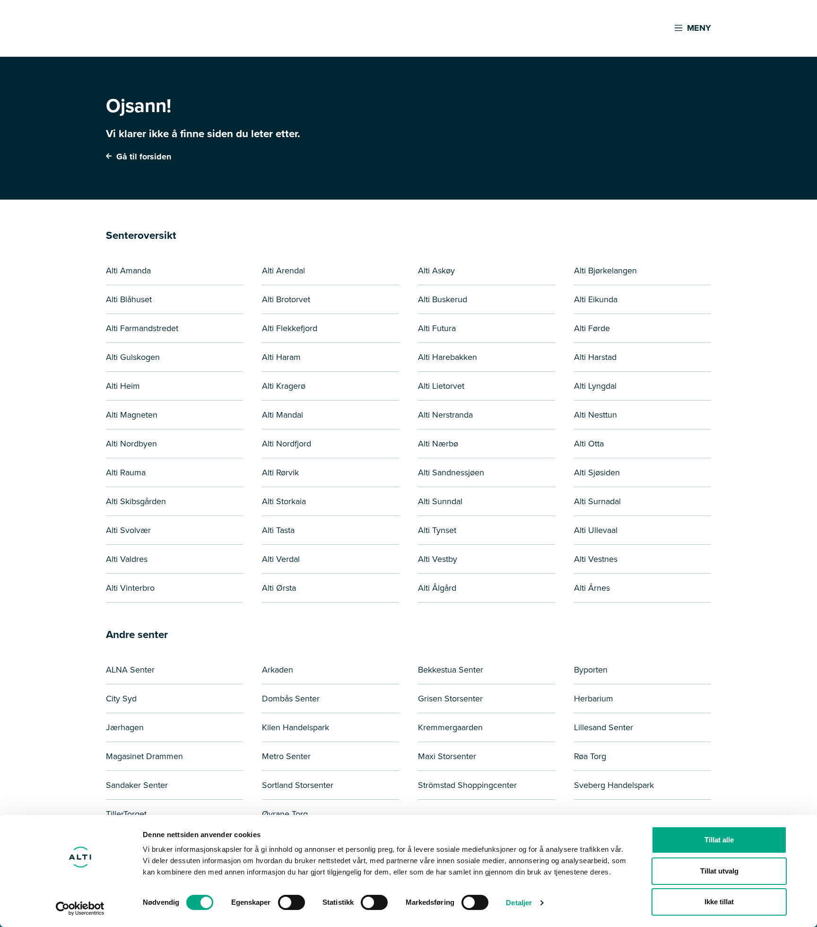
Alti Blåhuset (129, 299)
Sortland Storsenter (297, 785)
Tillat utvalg (719, 871)
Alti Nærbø (438, 443)
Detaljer (519, 903)
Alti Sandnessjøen (451, 472)
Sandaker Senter (137, 785)
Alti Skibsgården (136, 501)
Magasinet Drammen (144, 756)
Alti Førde (592, 328)
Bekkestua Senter (450, 670)
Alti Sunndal (440, 501)
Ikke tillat (719, 902)
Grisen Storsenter (450, 698)
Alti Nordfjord (286, 443)
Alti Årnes (592, 588)
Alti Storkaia (284, 501)
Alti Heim (123, 386)
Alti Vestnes (595, 559)
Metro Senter (286, 756)
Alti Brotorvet (286, 299)
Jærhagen (125, 727)
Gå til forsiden (142, 156)
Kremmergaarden (450, 727)
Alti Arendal (283, 270)
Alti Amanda (128, 270)
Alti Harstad (595, 357)
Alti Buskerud (442, 299)
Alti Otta (589, 443)
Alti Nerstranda (445, 415)
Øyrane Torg (285, 814)
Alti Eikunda (595, 299)
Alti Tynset (437, 530)
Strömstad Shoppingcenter (467, 785)
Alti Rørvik (280, 472)
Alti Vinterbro (130, 588)
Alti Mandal (282, 415)
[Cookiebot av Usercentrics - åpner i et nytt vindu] (80, 908)
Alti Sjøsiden (597, 472)
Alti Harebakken (447, 357)
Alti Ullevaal (595, 530)
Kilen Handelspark (295, 727)
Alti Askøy (436, 270)
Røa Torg (590, 756)
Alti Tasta (278, 530)
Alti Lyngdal (595, 386)
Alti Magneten (131, 415)
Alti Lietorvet (441, 386)
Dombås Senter (291, 698)
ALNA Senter (130, 670)
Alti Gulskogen (133, 357)
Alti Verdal (281, 559)
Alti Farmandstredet (142, 328)
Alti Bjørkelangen (605, 270)
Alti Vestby (437, 559)
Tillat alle (719, 840)
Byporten (591, 670)
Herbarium (593, 698)
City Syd (121, 698)
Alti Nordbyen (131, 443)
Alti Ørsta (279, 588)
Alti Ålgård (437, 588)
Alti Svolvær (128, 530)
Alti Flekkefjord (289, 328)
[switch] (291, 902)
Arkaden (277, 670)
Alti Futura (437, 328)
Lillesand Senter (603, 727)
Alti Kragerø (283, 386)
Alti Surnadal (597, 501)
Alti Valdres (127, 559)
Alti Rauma (126, 472)
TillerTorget (126, 814)
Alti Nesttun (595, 415)
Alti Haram (281, 357)
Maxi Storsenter (447, 756)
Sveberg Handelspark (614, 785)
